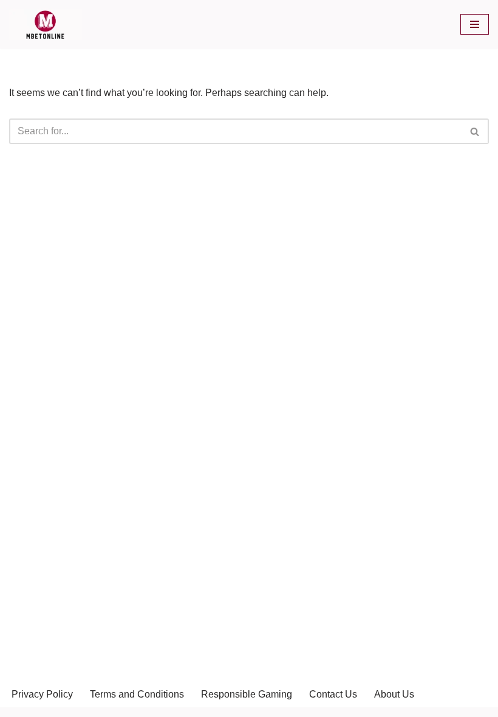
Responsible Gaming (246, 694)
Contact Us (333, 694)
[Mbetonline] (45, 24)
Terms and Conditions (137, 694)
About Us (394, 694)
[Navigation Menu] (474, 24)
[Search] (475, 131)
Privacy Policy (42, 694)
